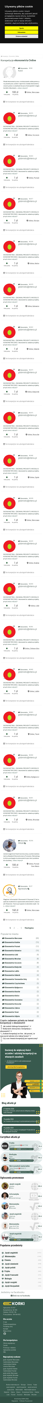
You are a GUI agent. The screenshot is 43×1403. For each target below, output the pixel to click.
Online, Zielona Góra (31, 649)
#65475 (31, 413)
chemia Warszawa (9, 1366)
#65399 (31, 241)
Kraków (12, 1158)
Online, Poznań (33, 178)
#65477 (31, 199)
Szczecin (19, 1395)
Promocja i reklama (9, 1348)
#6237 (30, 886)
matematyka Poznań (9, 1371)
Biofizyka (13, 1154)
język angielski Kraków (10, 1369)
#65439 (31, 541)
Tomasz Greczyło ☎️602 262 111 (17, 1168)
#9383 (30, 68)
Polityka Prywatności (25, 1401)
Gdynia (13, 1392)
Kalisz (12, 1188)
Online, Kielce (34, 263)
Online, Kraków (33, 563)
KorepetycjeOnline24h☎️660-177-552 (18, 1145)
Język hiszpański (11, 1286)
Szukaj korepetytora (9, 1324)
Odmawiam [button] (21, 32)
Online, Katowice (33, 306)
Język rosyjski (15, 1184)
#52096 (31, 840)
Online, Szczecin (33, 135)
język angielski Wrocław (10, 1375)
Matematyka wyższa (30, 1390)
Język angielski (15, 1214)
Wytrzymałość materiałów (19, 1166)
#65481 (31, 627)
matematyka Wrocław (10, 1380)
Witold (21, 843)
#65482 (31, 669)
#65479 (31, 370)
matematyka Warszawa (10, 1362)
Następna (29, 928)
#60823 (31, 712)
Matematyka (14, 1204)
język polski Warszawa (10, 1373)
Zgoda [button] (21, 28)
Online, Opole (34, 477)
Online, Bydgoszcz (32, 777)
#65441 (31, 798)
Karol (20, 70)
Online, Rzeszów (33, 435)
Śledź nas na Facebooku (21, 1296)
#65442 (31, 327)
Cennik (5, 1345)
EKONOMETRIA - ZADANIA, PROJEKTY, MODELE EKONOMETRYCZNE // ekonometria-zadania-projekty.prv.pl (21, 128)
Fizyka (11, 1143)
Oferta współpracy (9, 1343)
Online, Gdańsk (33, 349)
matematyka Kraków (9, 1364)
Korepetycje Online (27, 1392)
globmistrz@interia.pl (27, 115)
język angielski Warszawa (11, 1360)
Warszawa (13, 1208)
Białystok (6, 1392)
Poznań (12, 1147)
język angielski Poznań (10, 1378)
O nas (5, 1322)
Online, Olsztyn (33, 221)
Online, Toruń (34, 734)
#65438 (31, 498)
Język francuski (11, 1275)
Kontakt (5, 1329)
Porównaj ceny (8, 1326)
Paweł (10, 1157)
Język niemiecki (11, 1264)
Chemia (7, 1260)
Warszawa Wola (15, 1228)
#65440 (31, 584)
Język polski (9, 1267)
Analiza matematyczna (12, 1385)
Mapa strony (7, 1331)
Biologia (8, 1278)
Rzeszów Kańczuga (16, 1198)
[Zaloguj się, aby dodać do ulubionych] (14, 68)
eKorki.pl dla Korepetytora (16, 1067)
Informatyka (14, 1194)
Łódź (8, 1395)
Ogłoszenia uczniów (9, 1350)
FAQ (4, 1352)
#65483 (31, 755)
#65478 (31, 284)
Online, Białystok (33, 392)
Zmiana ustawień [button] (21, 36)
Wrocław (34, 1395)
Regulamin (15, 1401)
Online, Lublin (34, 691)
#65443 (31, 156)
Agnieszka (22, 888)
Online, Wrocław (33, 820)
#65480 (31, 455)
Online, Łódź (34, 606)
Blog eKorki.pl (9, 1103)
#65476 (31, 113)
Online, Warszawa (32, 92)
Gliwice (18, 1392)
